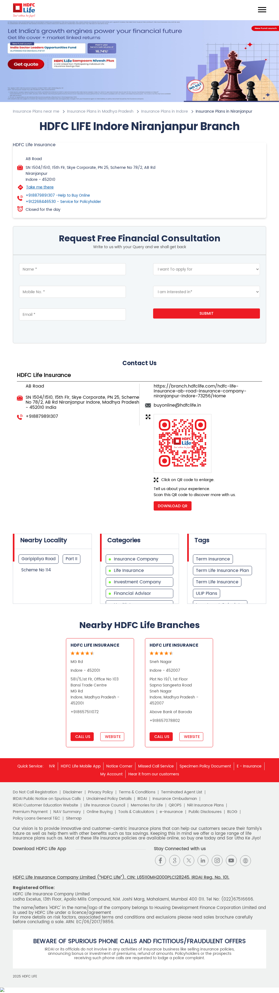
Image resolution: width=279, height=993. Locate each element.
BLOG (232, 812)
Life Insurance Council (104, 805)
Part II (71, 559)
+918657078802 (165, 721)
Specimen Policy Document (205, 766)
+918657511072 (85, 712)
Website (112, 736)
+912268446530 (63, 202)
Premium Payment (30, 812)
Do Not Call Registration (35, 792)
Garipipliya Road (39, 559)
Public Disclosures (205, 812)
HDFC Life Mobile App (81, 766)
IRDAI (142, 799)
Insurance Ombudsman (175, 799)
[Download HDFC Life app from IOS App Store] (27, 865)
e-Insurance (171, 812)
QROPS (175, 805)
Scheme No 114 (36, 570)
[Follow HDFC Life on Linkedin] (203, 860)
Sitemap (73, 818)
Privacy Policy (100, 792)
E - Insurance (249, 766)
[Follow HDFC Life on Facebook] (160, 860)
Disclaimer (72, 792)
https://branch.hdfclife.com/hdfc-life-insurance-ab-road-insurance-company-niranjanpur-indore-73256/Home (200, 391)
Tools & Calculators (136, 812)
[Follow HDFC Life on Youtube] (231, 860)
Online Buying (100, 812)
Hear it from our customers (153, 774)
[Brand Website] (245, 860)
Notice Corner (119, 766)
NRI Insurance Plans (205, 805)
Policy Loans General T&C (36, 818)
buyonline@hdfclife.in (177, 405)
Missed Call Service (156, 766)
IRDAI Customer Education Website (45, 805)
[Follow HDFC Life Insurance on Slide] (259, 860)
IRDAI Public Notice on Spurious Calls (47, 799)
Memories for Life (147, 805)
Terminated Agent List (181, 792)
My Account (111, 774)
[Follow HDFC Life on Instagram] (217, 860)
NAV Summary (67, 812)
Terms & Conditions (137, 792)
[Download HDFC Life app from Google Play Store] (17, 865)
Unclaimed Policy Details (109, 799)
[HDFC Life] (24, 10)
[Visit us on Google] (174, 860)
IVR (52, 766)
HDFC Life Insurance (95, 645)
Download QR (172, 506)
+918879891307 (58, 196)
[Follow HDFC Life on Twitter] (188, 860)
